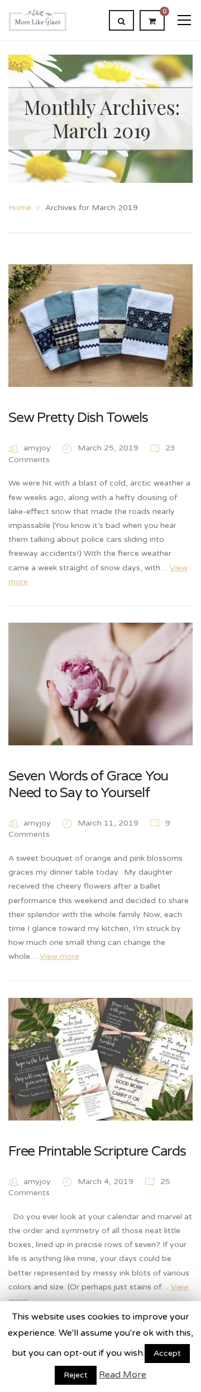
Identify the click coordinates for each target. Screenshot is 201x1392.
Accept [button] (167, 1353)
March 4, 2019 (107, 1181)
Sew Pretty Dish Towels (78, 417)
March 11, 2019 (109, 823)
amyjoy (37, 448)
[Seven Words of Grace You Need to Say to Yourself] (100, 684)
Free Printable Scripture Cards (97, 1151)
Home (19, 207)
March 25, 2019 (109, 448)
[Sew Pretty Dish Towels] (100, 325)
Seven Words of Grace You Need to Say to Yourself (88, 784)
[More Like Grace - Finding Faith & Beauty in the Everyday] (37, 20)
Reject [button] (76, 1375)
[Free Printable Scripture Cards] (100, 1059)
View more (59, 956)
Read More (122, 1374)
